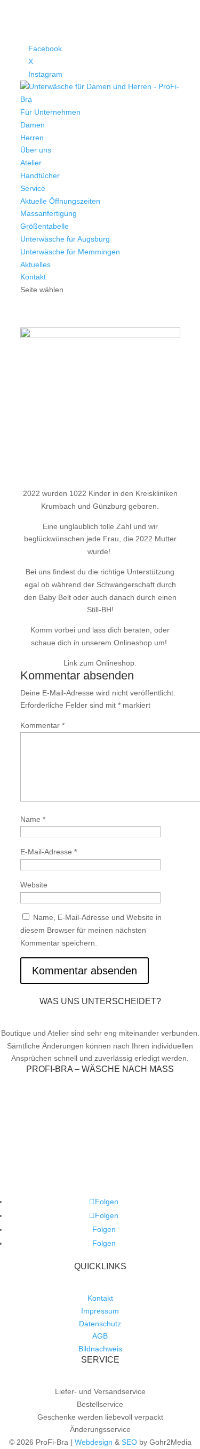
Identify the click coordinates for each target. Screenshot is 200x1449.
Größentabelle (44, 226)
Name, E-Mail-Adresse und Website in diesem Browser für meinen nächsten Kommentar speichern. (91, 930)
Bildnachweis (100, 1348)
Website (33, 884)
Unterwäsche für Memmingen (70, 251)
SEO (129, 1442)
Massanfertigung (48, 213)
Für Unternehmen (50, 112)
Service (32, 188)
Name (32, 819)
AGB (100, 1336)
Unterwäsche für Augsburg (65, 239)
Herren (32, 137)
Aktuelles (35, 264)
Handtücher (40, 175)
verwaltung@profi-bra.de (113, 1146)
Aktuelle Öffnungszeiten (60, 201)
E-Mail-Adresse (48, 851)
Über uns (35, 150)
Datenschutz (100, 1323)
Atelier (31, 162)
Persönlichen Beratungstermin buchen (100, 1159)
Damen (32, 125)
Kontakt (33, 277)
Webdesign (94, 1442)
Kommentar (42, 725)
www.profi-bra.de (100, 1171)
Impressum (100, 1311)
